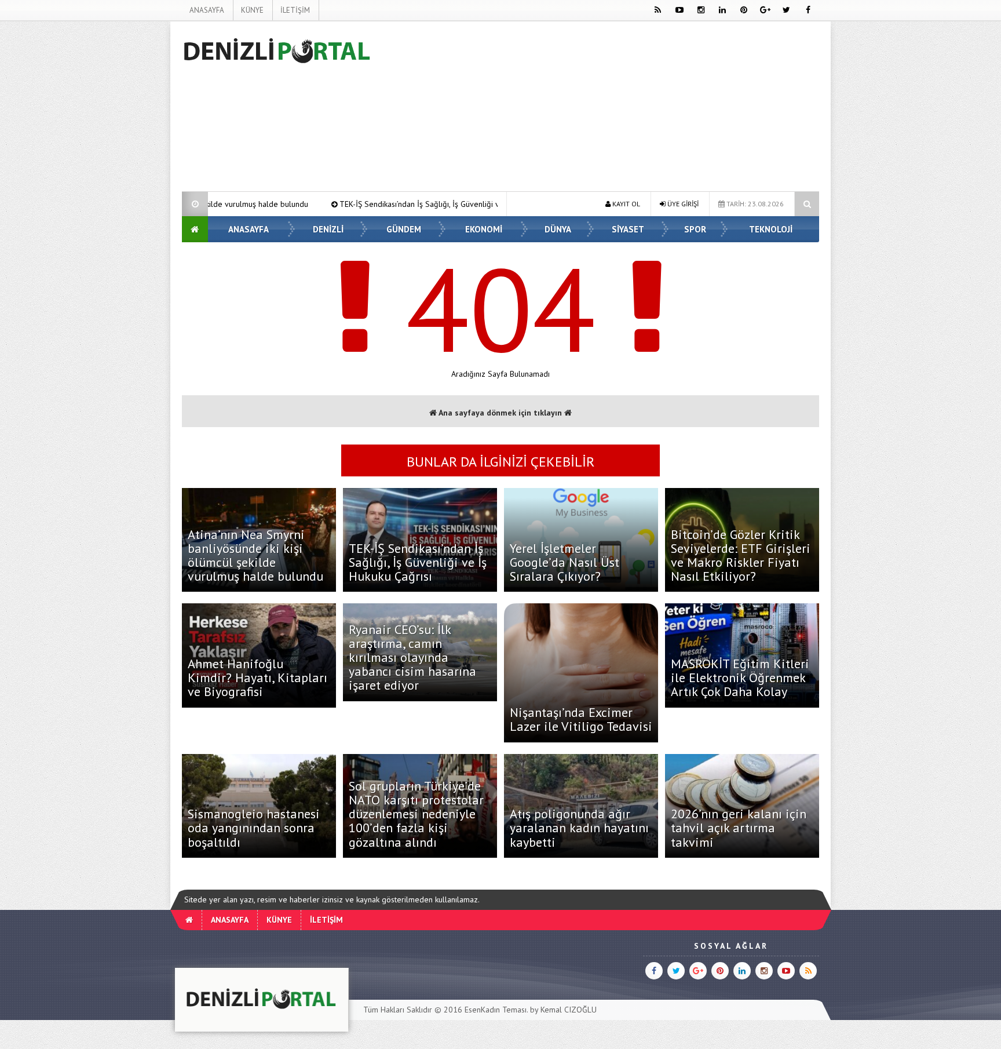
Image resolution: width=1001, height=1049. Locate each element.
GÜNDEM (403, 229)
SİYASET (628, 229)
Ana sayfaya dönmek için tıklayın (500, 412)
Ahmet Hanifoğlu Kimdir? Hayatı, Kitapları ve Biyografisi (257, 677)
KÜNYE (252, 10)
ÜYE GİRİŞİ (682, 203)
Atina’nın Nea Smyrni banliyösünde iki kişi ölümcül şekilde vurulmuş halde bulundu (255, 555)
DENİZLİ (328, 229)
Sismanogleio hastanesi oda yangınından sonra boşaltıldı (254, 828)
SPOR (695, 229)
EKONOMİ (483, 229)
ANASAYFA (206, 10)
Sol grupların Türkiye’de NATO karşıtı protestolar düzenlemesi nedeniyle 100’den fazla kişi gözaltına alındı (416, 814)
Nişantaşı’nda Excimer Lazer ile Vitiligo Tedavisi (581, 719)
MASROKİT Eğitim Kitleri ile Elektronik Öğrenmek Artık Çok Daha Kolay (740, 677)
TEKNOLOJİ (770, 229)
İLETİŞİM (295, 10)
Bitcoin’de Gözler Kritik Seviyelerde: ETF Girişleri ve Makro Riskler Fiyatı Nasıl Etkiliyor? (740, 555)
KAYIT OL (625, 203)
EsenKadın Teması (496, 1009)
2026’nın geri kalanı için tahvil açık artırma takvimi (738, 828)
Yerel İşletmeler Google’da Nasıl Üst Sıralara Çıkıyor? (564, 562)
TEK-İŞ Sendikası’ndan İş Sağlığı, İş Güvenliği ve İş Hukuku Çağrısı (366, 204)
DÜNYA (558, 229)
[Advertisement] (123, 195)
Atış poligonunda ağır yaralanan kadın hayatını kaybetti (579, 828)
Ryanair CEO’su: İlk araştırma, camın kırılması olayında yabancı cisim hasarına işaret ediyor (412, 657)
